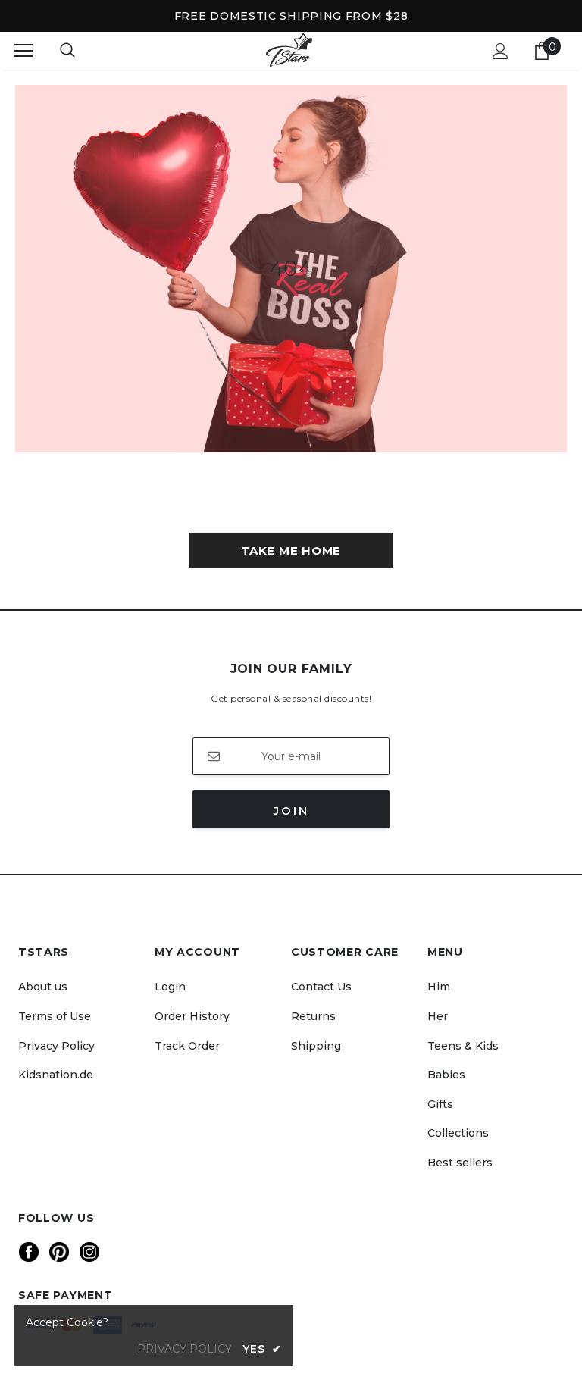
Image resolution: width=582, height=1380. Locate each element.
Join (291, 810)
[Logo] (289, 50)
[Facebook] (28, 1252)
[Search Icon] (67, 50)
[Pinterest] (59, 1252)
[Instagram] (89, 1252)
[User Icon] (500, 51)
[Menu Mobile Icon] (23, 51)
